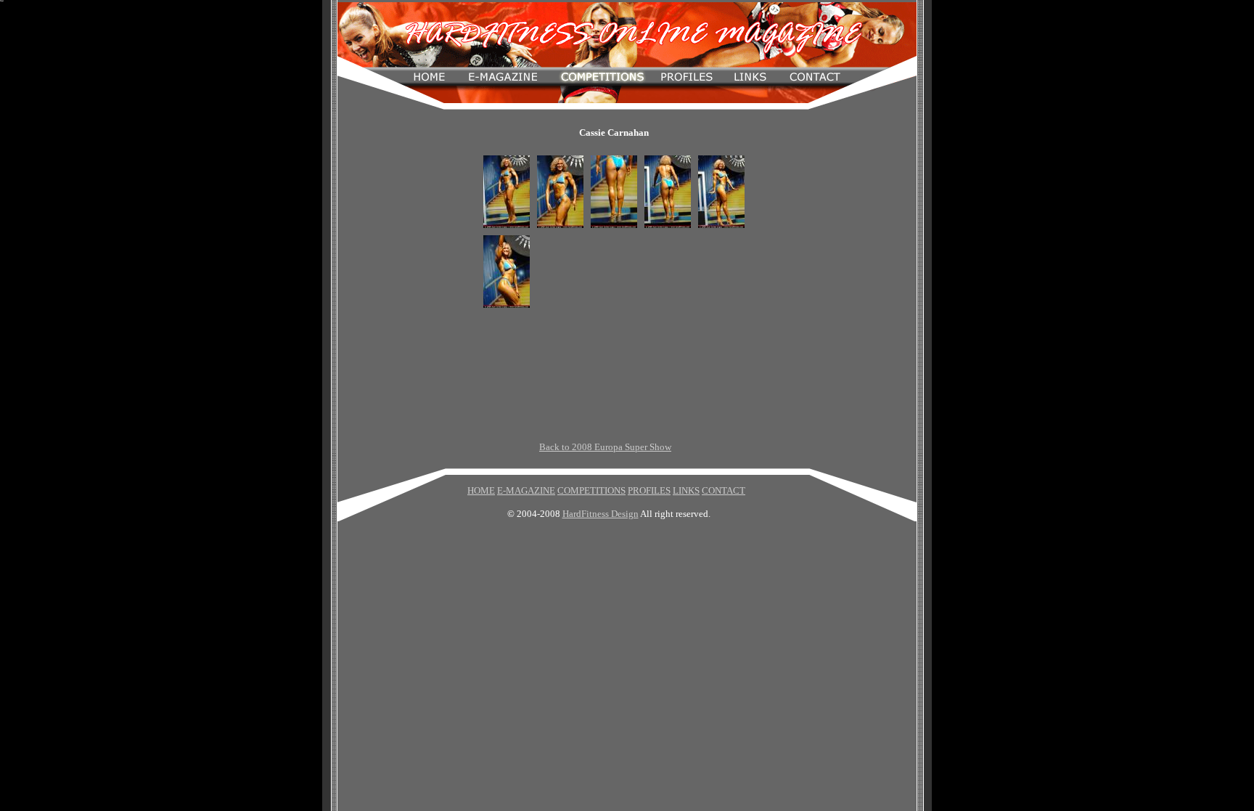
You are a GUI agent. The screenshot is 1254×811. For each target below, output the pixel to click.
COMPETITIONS (591, 490)
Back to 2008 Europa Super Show (605, 446)
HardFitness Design (600, 513)
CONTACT (723, 490)
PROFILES (649, 490)
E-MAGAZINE (526, 490)
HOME (481, 490)
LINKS (686, 490)
